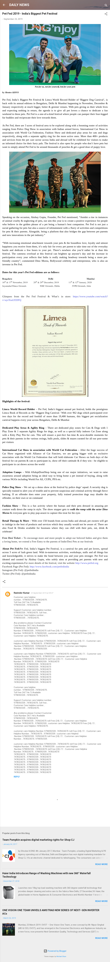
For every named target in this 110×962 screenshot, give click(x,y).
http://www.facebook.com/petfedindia (49, 566)
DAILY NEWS (19, 5)
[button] (106, 14)
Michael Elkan (61, 956)
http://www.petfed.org (86, 563)
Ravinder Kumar (22, 593)
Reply (17, 777)
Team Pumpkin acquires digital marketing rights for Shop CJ (38, 839)
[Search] (106, 5)
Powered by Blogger (56, 951)
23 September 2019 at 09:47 (42, 593)
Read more (101, 864)
